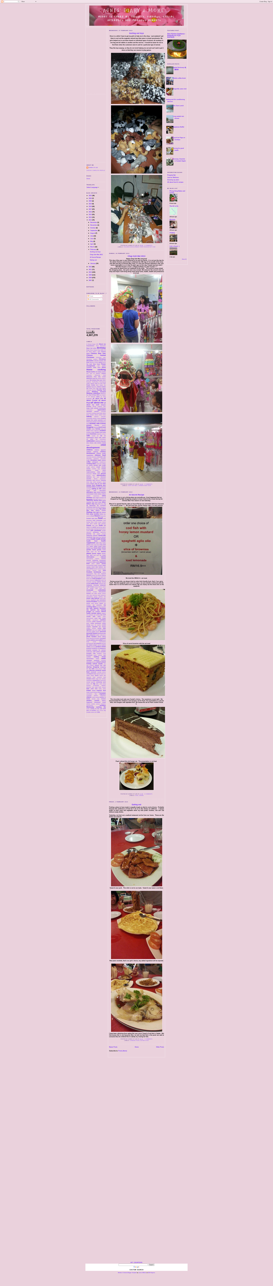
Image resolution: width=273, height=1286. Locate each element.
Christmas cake (101, 357)
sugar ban (98, 678)
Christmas (90, 357)
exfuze (99, 494)
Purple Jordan (90, 385)
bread (88, 430)
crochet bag (96, 468)
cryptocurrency (90, 472)
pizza (93, 640)
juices (104, 563)
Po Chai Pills (102, 383)
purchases (89, 655)
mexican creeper (91, 591)
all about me (97, 402)
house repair (96, 553)
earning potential (101, 487)
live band (100, 577)
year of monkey (91, 710)
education (89, 492)
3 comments (148, 245)
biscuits (97, 425)
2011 (90, 269)
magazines (98, 580)
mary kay (102, 588)
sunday (104, 678)
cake (88, 435)
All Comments (94, 299)
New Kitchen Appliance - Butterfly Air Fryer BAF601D (176, 35)
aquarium (89, 411)
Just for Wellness (173, 177)
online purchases (96, 623)
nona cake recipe (100, 618)
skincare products (95, 670)
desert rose (96, 473)
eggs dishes (97, 492)
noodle (88, 620)
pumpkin (103, 651)
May (91, 241)
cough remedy (101, 467)
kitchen (91, 568)
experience (96, 495)
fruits (101, 525)
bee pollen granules (97, 420)
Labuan (103, 373)
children (89, 450)
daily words (101, 472)
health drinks (101, 539)
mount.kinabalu (102, 601)
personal (103, 631)
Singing (88, 386)
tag (94, 683)
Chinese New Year (98, 353)
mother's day (95, 600)
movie (88, 603)
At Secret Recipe (95, 257)
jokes (93, 563)
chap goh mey (132, 485)
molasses (103, 595)
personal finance (91, 633)
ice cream (103, 555)
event (95, 494)
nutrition (103, 620)
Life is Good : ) (174, 246)
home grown (96, 549)
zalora (92, 712)
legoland (103, 573)
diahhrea (88, 477)
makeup (94, 581)
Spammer (93, 386)
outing (99, 628)
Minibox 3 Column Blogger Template (127, 1272)
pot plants (89, 645)
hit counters (136, 1262)
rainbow (100, 655)
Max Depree (99, 378)
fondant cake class (91, 518)
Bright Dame (89, 350)
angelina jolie (102, 406)
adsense (93, 396)
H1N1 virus (96, 367)
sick (93, 668)
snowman (93, 672)
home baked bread (96, 546)
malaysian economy (92, 585)
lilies (92, 577)
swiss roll (89, 683)
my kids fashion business (96, 608)
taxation (88, 685)
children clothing (92, 451)
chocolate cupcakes (92, 458)
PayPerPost (95, 381)
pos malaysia (97, 643)
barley (99, 418)
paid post (94, 630)
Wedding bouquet (99, 391)
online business (97, 621)
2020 (90, 201)
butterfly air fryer (101, 434)
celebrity (97, 441)
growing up (90, 533)
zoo (95, 712)
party (93, 631)
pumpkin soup (101, 653)
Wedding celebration (93, 393)
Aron (97, 345)
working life (101, 707)
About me (102, 344)
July (92, 236)
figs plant (102, 509)
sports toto (102, 675)
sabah (103, 658)
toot (93, 687)
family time (98, 500)
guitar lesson (101, 533)
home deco (97, 548)
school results (98, 663)
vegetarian (103, 695)
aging (97, 396)
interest (103, 557)
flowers (97, 516)
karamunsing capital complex (94, 565)
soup (94, 673)
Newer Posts (113, 1047)
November (93, 225)
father (104, 502)
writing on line (94, 708)
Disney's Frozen (94, 362)
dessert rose (90, 475)
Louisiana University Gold (96, 375)
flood (92, 516)
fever (102, 503)
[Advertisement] (96, 60)
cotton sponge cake (95, 465)
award (97, 413)
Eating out (93, 260)
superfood (89, 680)
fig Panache (89, 508)
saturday (88, 662)
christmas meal (95, 460)
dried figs (89, 482)
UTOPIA (172, 233)
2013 (90, 220)
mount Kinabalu (91, 601)
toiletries (88, 687)
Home (88, 178)
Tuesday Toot (101, 390)
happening (98, 537)
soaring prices (101, 672)
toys (87, 688)
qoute (95, 655)
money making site (100, 596)
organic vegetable (92, 626)
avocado (103, 411)
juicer (98, 563)
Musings (172, 219)
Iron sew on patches (93, 373)
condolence (103, 462)
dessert (103, 473)
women (93, 704)
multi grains (94, 603)
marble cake (94, 588)
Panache (88, 381)
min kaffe (94, 593)
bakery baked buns (100, 414)
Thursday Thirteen (91, 390)
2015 (90, 214)
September (94, 230)
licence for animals (96, 575)
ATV (97, 344)
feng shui (97, 503)
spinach (99, 673)
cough (104, 465)
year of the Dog (101, 710)
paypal (97, 631)
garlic (104, 527)
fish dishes (102, 512)
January (93, 263)
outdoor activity (91, 628)
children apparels (100, 450)
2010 (90, 272)
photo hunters (91, 636)
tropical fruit (101, 690)
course (88, 468)
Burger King (97, 350)
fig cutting (96, 508)
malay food (94, 583)
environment (90, 494)
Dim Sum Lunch (178, 105)
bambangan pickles (91, 418)
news (99, 616)
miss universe (93, 595)
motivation (103, 600)
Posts (91, 296)
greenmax (96, 532)
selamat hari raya (100, 665)
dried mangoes (97, 482)
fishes (101, 514)
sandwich (96, 660)
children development (131, 246)
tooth (96, 687)
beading (103, 418)
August (92, 233)
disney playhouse (100, 478)
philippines (92, 635)
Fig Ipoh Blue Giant (93, 364)
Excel (104, 362)
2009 (90, 275)
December (93, 222)
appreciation (101, 410)
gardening (99, 527)
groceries (103, 532)
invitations (89, 562)
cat (96, 439)
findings (89, 512)
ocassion (88, 621)
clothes (104, 460)
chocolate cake (101, 457)
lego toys (97, 573)
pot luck (104, 643)
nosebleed (95, 620)
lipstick (96, 577)
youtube (88, 712)
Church (96, 360)
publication (89, 651)
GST (98, 365)
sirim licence (99, 668)
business (93, 434)
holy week (103, 544)
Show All (184, 259)
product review (101, 646)
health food (91, 541)
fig (105, 503)
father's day (90, 504)
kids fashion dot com (147, 246)
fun (91, 527)
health (93, 539)
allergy (94, 406)
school (98, 662)
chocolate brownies (91, 457)
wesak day (95, 698)
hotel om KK (95, 551)
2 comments (148, 484)
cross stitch (100, 470)
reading (96, 657)
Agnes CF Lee (93, 167)
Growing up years (173, 180)
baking (88, 416)
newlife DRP (90, 616)
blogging (89, 427)
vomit (93, 697)
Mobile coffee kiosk (179, 78)
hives (98, 544)
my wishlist (96, 611)
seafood (91, 665)
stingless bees (90, 678)
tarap (104, 683)
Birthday (101, 348)
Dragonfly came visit (179, 89)
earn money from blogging (96, 484)
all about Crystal (96, 399)
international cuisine (92, 558)
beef (104, 420)
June (92, 238)
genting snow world (91, 528)
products (89, 648)
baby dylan (103, 413)
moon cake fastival (92, 598)
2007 (90, 280)
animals (96, 408)
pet (87, 635)
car (101, 435)
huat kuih (96, 555)
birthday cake (94, 423)
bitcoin (104, 425)
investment (102, 560)
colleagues (95, 462)
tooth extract (102, 687)
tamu (101, 683)
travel (88, 690)
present (100, 645)
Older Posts (160, 1047)
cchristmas (103, 439)
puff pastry (96, 651)
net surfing (96, 614)
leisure (88, 575)
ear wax (100, 483)
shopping (96, 667)
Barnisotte (103, 345)
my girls (103, 606)
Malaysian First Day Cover (96, 376)
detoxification (101, 475)
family (89, 500)
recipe (104, 657)
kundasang (97, 572)
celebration (90, 441)
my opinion (90, 610)
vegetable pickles (92, 695)
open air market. (96, 625)
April (92, 244)
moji (99, 595)
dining (141, 795)
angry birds (89, 408)
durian (88, 483)
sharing (88, 667)
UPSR (87, 391)
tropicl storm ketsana (92, 692)
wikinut (88, 704)
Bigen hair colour (91, 348)
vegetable (102, 694)
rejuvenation (90, 658)
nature (99, 613)
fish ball (96, 512)
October (93, 228)
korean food (97, 570)
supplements (96, 680)
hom (87, 546)
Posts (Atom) (122, 1051)
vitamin (88, 697)
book (100, 427)
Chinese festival (96, 355)
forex (92, 522)
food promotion (97, 520)
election (103, 492)
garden (94, 527)
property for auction (99, 650)
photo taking (102, 636)
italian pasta (95, 562)
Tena (94, 388)
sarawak (103, 660)
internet (103, 558)
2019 (90, 204)
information (90, 557)
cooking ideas (91, 463)
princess (93, 646)
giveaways (97, 530)
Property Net (171, 175)
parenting (88, 631)
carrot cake (98, 437)
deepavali (89, 473)
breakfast (103, 430)
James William (142, 1272)
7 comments (148, 1039)
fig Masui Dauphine (101, 507)
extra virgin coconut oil (99, 497)
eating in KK (97, 489)
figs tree (90, 510)
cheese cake (93, 443)
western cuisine (92, 700)
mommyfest (89, 596)
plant (101, 640)
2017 (90, 209)
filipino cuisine (101, 510)
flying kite (103, 516)
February (93, 249)
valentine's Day (91, 694)
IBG (96, 371)
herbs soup (93, 544)
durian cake (93, 483)
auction (96, 411)
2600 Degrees (151, 1272)
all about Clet (98, 398)
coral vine (99, 463)
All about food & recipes (175, 182)
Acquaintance (90, 345)
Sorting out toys (95, 252)
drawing (103, 480)
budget (93, 432)
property (88, 650)
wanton (97, 697)
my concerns (97, 605)
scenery (94, 662)
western (103, 698)
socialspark (89, 673)
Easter (100, 362)
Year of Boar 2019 (94, 395)
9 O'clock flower (91, 344)
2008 (90, 277)
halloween (89, 535)
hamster (95, 535)
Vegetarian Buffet (178, 127)
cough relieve (90, 467)
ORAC (104, 380)
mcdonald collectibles (96, 590)
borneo (98, 429)
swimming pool (101, 682)
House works (90, 372)
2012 (90, 267)
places (97, 640)
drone (104, 482)
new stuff (103, 614)
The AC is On (174, 206)
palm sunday (102, 630)
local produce (97, 578)
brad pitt (103, 429)
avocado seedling (91, 413)
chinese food (100, 455)
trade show (102, 688)
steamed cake (90, 677)
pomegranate (89, 643)
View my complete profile (95, 170)
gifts (92, 530)
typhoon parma (102, 692)
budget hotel (98, 432)
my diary (98, 606)
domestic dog (90, 480)
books (93, 429)
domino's (98, 480)
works (88, 708)
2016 (90, 212)
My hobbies (93, 380)
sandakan (89, 660)
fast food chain (96, 502)
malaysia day (102, 583)
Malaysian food (90, 378)
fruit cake (95, 525)
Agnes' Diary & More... (136, 10)
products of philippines (99, 648)
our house (102, 626)
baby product (90, 414)
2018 (90, 206)
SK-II (97, 385)
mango (92, 586)
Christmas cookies (91, 359)
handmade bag (90, 537)
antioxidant (89, 409)
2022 (90, 198)
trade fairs (94, 688)
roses (97, 658)
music (101, 603)
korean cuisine (98, 568)
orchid (104, 625)
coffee (88, 462)
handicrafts (102, 535)
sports (97, 675)
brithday (88, 432)
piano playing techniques (93, 638)
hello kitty (99, 543)
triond (93, 690)
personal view (102, 633)
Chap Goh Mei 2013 (96, 254)
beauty (88, 420)
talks (97, 683)
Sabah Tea (103, 385)
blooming (96, 427)
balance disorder (100, 416)
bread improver (94, 430)
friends (88, 525)
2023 (90, 195)
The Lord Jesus (101, 388)
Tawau (90, 388)
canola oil (95, 435)
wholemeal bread (100, 702)
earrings (88, 488)
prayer (95, 645)
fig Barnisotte (90, 505)
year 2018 (103, 708)
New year (99, 380)
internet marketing (92, 560)
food (100, 518)
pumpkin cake (91, 653)
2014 (90, 217)
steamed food (101, 677)
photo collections (101, 635)
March (92, 247)
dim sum (96, 477)
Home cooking (96, 369)
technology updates (99, 685)
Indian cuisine (102, 371)
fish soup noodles (92, 514)
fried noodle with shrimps (98, 523)
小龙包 (98, 712)
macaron (91, 580)
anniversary (102, 408)
